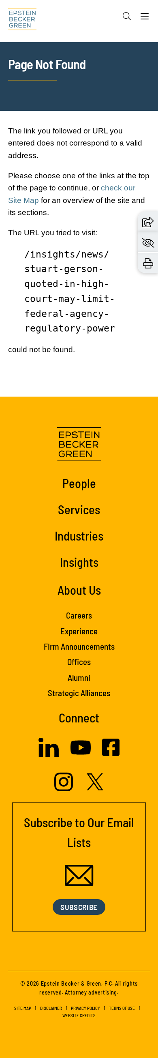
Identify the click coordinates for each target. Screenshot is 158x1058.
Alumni (79, 677)
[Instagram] (64, 789)
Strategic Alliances (79, 693)
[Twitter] (95, 788)
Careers (79, 615)
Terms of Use (122, 1008)
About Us (79, 589)
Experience (79, 631)
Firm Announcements (79, 646)
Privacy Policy (85, 1008)
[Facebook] (111, 754)
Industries (79, 535)
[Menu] (144, 18)
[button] (148, 222)
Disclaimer (51, 1008)
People (79, 482)
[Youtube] (80, 755)
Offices (79, 662)
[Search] (127, 16)
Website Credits (79, 1015)
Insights (79, 561)
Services (79, 509)
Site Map (22, 1008)
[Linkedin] (48, 754)
